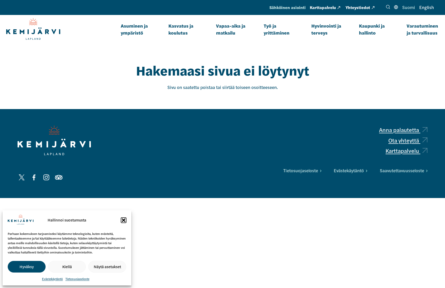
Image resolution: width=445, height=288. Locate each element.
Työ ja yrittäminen (276, 29)
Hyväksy (27, 266)
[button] (123, 220)
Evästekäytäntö (52, 278)
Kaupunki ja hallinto (372, 29)
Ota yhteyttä (404, 140)
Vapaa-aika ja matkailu (230, 29)
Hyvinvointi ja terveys (326, 29)
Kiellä (67, 266)
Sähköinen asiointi (287, 7)
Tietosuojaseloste (77, 278)
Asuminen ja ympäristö (134, 29)
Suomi (408, 7)
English (426, 7)
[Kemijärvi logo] (54, 140)
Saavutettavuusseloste (402, 170)
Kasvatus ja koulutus (180, 29)
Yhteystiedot (358, 7)
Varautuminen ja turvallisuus (422, 29)
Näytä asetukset (107, 266)
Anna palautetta (399, 130)
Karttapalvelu (323, 7)
